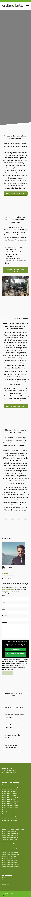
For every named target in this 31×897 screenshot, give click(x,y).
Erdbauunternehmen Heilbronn (9, 799)
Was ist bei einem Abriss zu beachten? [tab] (14, 726)
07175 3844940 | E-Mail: (12, 1)
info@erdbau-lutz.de (21, 1)
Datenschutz (5, 884)
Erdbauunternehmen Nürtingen (9, 803)
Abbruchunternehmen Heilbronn (10, 846)
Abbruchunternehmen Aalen (9, 831)
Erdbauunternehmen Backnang (10, 787)
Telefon (4, 602)
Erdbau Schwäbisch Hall (8, 811)
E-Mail (4, 609)
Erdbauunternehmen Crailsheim (10, 789)
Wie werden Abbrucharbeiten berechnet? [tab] (14, 716)
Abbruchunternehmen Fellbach (9, 841)
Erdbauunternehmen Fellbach (9, 795)
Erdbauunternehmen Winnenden (10, 820)
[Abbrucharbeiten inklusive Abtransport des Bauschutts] (12, 519)
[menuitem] (27, 5)
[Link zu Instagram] (25, 893)
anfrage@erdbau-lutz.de (8, 589)
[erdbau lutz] (12, 5)
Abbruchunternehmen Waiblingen (10, 864)
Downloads (5, 880)
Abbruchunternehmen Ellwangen (10, 837)
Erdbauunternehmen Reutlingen (10, 805)
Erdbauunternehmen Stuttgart (9, 814)
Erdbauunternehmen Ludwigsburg (10, 801)
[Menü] (27, 5)
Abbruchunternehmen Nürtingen (10, 850)
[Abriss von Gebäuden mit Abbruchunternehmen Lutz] (25, 519)
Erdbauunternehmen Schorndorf (10, 807)
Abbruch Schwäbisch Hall (8, 858)
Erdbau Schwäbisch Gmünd (9, 809)
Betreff (4, 615)
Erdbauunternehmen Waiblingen (10, 818)
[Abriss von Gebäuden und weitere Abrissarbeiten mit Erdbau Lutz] (5, 519)
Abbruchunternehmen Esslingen (10, 839)
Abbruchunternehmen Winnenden (10, 866)
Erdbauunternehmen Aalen (8, 785)
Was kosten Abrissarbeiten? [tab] (14, 707)
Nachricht (5, 622)
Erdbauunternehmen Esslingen (9, 793)
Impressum (5, 882)
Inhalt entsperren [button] (15, 649)
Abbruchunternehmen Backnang (10, 833)
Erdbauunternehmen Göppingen (10, 797)
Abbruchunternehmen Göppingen (10, 843)
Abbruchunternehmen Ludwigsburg (10, 848)
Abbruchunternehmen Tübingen (10, 862)
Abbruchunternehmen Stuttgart (9, 860)
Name (4, 595)
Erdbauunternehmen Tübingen (9, 816)
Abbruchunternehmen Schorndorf (10, 854)
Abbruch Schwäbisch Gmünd (9, 856)
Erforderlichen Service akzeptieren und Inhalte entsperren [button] (15, 654)
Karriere (4, 878)
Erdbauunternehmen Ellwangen (10, 791)
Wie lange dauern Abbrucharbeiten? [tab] (11, 746)
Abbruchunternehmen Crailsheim (10, 835)
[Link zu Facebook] (27, 893)
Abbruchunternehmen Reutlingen (10, 852)
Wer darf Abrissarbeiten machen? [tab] (13, 736)
